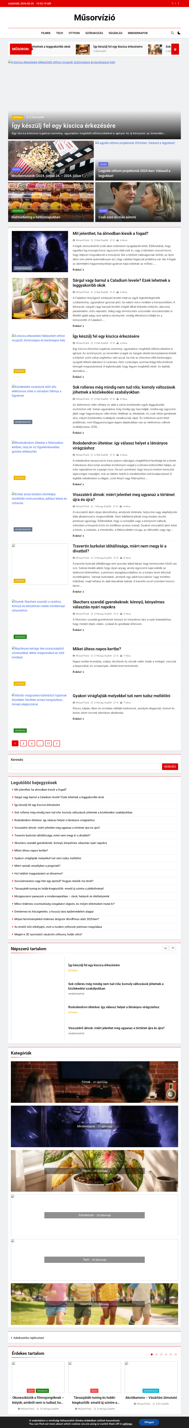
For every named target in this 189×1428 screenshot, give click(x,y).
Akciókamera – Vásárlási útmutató (151, 1397)
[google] (23, 17)
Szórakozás (94, 33)
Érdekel (77, 269)
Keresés (17, 760)
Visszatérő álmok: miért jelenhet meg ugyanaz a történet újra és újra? (57, 827)
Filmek (46, 33)
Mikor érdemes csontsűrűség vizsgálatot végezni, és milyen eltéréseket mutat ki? (64, 904)
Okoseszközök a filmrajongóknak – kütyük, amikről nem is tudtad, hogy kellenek (38, 1402)
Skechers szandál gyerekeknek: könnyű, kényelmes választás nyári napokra (60, 843)
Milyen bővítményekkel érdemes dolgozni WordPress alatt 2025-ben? (56, 919)
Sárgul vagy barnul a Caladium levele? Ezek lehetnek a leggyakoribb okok (59, 797)
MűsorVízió (82, 240)
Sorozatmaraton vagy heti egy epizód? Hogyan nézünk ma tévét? (53, 881)
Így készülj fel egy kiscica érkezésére (74, 46)
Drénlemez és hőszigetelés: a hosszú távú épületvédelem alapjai (54, 911)
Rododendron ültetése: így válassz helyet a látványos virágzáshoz (54, 820)
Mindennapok (138, 33)
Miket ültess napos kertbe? (97, 649)
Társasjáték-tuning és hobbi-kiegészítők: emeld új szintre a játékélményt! (59, 888)
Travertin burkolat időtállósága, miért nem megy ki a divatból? (52, 835)
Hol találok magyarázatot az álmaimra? (38, 873)
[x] (19, 17)
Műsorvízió (94, 17)
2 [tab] (156, 1354)
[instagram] (15, 17)
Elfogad (149, 1422)
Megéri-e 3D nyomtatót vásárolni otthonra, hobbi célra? (48, 934)
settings (127, 1424)
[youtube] (28, 17)
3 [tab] (161, 1354)
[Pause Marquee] (175, 49)
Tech (59, 33)
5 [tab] (171, 1354)
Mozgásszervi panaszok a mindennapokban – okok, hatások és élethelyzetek (61, 896)
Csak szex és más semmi (117, 217)
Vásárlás (115, 33)
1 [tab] (152, 1354)
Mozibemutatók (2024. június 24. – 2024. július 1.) (48, 176)
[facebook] (10, 17)
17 (48, 743)
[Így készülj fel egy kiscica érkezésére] (39, 51)
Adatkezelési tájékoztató (28, 1338)
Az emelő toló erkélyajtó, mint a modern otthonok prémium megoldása (58, 927)
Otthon (74, 33)
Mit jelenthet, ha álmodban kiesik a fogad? (110, 233)
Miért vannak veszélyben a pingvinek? (37, 865)
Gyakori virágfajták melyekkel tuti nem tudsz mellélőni (121, 695)
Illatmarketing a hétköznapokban (35, 217)
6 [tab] (176, 1354)
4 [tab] (166, 1354)
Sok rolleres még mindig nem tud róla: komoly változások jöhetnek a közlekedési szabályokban (132, 3)
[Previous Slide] (172, 3)
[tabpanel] (38, 1386)
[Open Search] (172, 32)
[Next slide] (178, 3)
